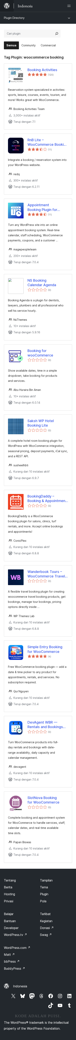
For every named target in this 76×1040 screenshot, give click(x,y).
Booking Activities (42, 70)
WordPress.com (17, 948)
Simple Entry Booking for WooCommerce (44, 649)
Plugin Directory (14, 17)
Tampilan (46, 880)
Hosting (9, 894)
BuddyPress (14, 968)
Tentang (10, 880)
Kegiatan (46, 921)
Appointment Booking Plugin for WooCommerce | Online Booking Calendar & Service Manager (47, 207)
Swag (46, 935)
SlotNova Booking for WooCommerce (43, 800)
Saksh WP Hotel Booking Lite (40, 423)
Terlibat (45, 914)
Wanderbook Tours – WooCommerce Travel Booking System (46, 574)
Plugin (44, 894)
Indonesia (20, 986)
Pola (43, 901)
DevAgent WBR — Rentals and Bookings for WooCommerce (45, 724)
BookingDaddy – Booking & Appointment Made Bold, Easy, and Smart (47, 498)
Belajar (8, 914)
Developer (11, 928)
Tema (44, 887)
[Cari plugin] (57, 34)
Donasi (47, 928)
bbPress (12, 961)
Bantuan (10, 921)
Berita (8, 887)
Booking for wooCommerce (40, 353)
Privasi (8, 901)
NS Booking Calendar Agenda (41, 282)
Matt (9, 955)
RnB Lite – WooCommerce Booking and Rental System (47, 142)
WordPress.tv (15, 935)
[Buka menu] (70, 6)
